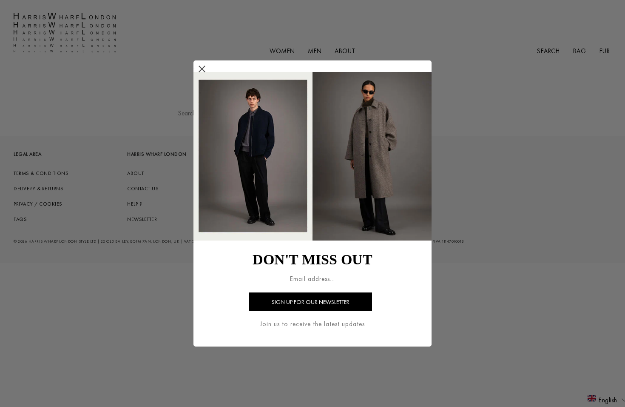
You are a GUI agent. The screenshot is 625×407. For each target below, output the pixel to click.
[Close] (202, 69)
